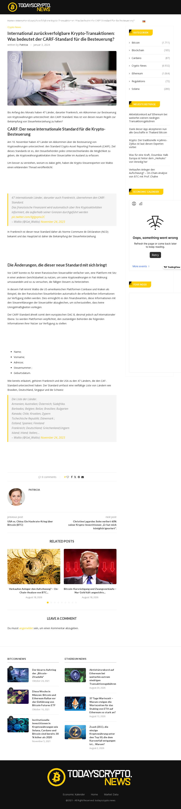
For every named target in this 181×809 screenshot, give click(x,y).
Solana (151, 88)
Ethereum (73, 21)
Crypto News (41, 21)
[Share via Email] (82, 477)
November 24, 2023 (53, 222)
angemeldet (26, 628)
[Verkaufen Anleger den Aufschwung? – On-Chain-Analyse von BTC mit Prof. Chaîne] (33, 566)
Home (26, 21)
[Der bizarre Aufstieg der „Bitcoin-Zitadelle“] (18, 675)
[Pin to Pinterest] (79, 477)
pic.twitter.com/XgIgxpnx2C (28, 217)
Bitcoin (58, 21)
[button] (12, 576)
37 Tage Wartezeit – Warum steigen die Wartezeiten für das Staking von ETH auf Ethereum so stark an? (102, 705)
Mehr (132, 21)
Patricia (23, 44)
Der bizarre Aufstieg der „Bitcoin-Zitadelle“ (44, 673)
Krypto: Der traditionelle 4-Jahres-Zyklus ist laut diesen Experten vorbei (148, 143)
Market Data (117, 21)
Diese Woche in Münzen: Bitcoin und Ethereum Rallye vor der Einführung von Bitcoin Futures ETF (44, 698)
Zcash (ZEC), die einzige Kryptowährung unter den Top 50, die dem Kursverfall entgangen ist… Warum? (102, 735)
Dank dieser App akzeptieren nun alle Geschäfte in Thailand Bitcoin (148, 130)
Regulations (151, 81)
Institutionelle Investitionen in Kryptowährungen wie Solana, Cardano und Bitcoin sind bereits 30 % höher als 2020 (45, 728)
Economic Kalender (94, 21)
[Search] (172, 21)
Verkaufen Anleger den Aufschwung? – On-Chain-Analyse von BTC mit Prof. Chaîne (148, 173)
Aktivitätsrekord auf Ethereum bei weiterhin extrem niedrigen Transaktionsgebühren (148, 118)
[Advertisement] (71, 180)
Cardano (151, 58)
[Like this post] (67, 477)
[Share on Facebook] (71, 477)
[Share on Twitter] (75, 477)
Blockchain (151, 50)
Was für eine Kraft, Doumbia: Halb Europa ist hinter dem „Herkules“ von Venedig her (148, 158)
